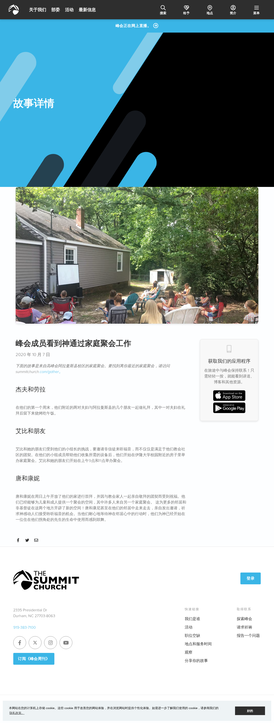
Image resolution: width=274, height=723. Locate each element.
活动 (69, 9)
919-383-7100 (24, 627)
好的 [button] (250, 710)
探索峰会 (244, 619)
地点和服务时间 (198, 644)
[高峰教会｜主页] (14, 10)
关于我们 (37, 9)
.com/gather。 (51, 371)
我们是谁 (192, 619)
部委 (55, 9)
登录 (251, 578)
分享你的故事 (196, 660)
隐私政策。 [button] (16, 713)
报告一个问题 (248, 635)
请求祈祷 (244, 627)
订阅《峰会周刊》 (34, 658)
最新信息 (87, 9)
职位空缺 (192, 635)
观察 (188, 652)
